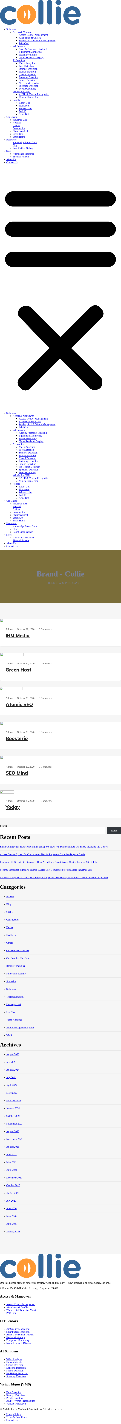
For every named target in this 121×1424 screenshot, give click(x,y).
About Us (11, 159)
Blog (15, 145)
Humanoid (24, 105)
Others (9, 942)
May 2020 (11, 1216)
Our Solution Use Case (17, 958)
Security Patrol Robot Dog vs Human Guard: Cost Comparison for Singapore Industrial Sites (46, 869)
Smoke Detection (27, 80)
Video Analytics (27, 63)
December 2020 (14, 1177)
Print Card (24, 43)
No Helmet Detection (29, 83)
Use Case (11, 1012)
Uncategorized (13, 1004)
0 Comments (45, 629)
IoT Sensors (19, 46)
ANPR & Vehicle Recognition (34, 94)
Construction (19, 128)
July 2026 (11, 1062)
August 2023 (12, 1131)
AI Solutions (19, 60)
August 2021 (12, 1146)
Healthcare (11, 935)
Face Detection (26, 66)
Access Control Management (33, 35)
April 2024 (11, 1085)
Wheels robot (25, 108)
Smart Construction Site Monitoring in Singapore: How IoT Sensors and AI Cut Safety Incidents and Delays (54, 846)
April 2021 (11, 1170)
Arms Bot (24, 114)
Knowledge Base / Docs (25, 142)
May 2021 (11, 1162)
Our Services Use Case (17, 950)
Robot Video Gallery (23, 148)
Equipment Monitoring (30, 51)
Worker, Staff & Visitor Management (37, 40)
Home (51, 583)
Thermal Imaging (14, 996)
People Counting (27, 88)
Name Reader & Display (31, 57)
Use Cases (11, 117)
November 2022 (14, 1139)
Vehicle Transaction (28, 97)
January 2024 (13, 1108)
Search (3, 825)
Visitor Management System (20, 1027)
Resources (11, 139)
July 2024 (11, 1077)
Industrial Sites (20, 119)
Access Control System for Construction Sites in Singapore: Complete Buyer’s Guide (42, 854)
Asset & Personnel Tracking (33, 49)
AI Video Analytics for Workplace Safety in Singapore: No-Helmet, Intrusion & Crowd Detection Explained (54, 877)
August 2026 (12, 1054)
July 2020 (11, 1200)
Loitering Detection (28, 77)
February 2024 (13, 1100)
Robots (16, 100)
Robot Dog (24, 102)
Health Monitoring (28, 54)
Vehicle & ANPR (21, 91)
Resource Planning (15, 966)
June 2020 (11, 1208)
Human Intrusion (27, 71)
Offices (16, 125)
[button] (60, 287)
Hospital (17, 122)
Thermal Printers (21, 156)
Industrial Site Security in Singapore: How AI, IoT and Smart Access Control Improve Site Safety (48, 862)
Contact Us (11, 162)
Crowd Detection (27, 74)
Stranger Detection (28, 68)
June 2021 (11, 1154)
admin (9, 629)
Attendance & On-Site (30, 37)
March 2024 (12, 1092)
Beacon (10, 896)
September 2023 (14, 1123)
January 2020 (13, 1231)
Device (9, 927)
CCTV (9, 912)
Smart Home (19, 136)
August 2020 (12, 1193)
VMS (9, 1035)
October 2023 (13, 1116)
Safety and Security (16, 973)
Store (9, 151)
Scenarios (11, 981)
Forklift (22, 111)
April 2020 (11, 1224)
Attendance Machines (23, 153)
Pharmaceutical (20, 131)
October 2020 (13, 1185)
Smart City (18, 134)
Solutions (11, 29)
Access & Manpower (23, 32)
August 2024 (12, 1069)
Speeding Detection (28, 85)
